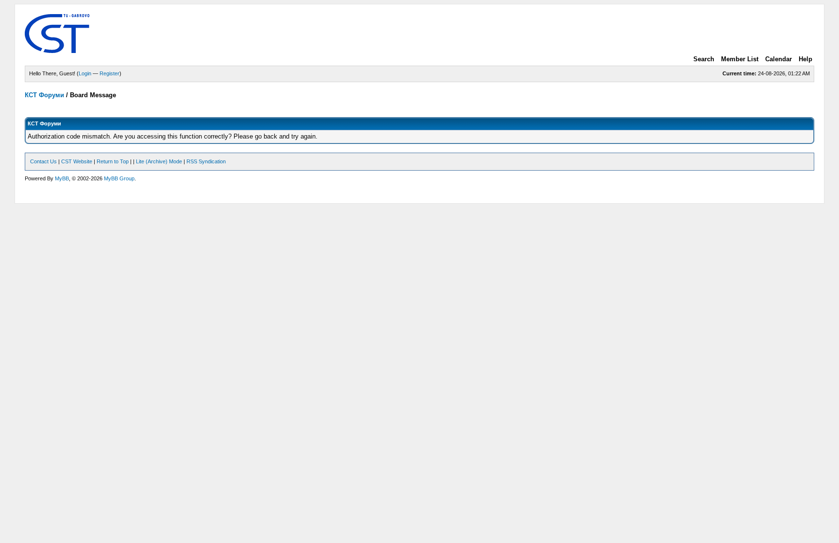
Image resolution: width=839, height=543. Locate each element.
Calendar (778, 59)
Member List (739, 59)
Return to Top (113, 161)
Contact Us (43, 161)
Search (703, 59)
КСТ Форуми (44, 95)
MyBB (62, 178)
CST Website (76, 161)
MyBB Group (119, 178)
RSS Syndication (206, 161)
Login (85, 73)
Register (109, 73)
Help (805, 59)
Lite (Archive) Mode (159, 161)
